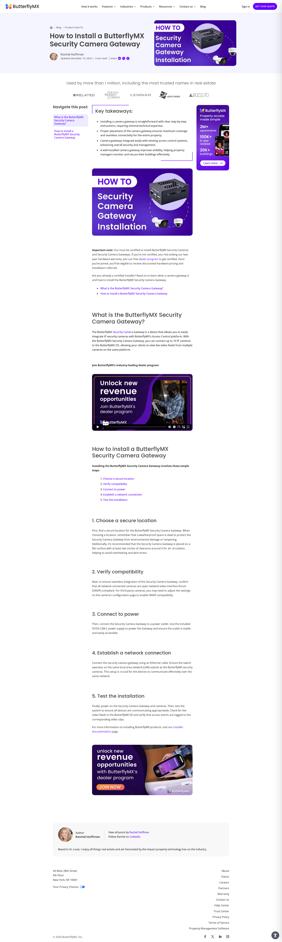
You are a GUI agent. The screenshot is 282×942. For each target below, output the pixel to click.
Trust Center (221, 911)
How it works (89, 6)
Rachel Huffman (72, 54)
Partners (223, 888)
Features (107, 6)
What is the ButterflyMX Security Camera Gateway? (131, 288)
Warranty (223, 894)
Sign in (246, 6)
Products (146, 6)
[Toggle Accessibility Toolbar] (275, 935)
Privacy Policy (220, 917)
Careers (224, 882)
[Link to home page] (51, 27)
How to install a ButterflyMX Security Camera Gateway (133, 293)
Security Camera (123, 332)
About (225, 871)
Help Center (221, 905)
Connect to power (114, 489)
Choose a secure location (118, 478)
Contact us (186, 6)
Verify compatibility (115, 484)
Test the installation (115, 500)
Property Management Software (209, 928)
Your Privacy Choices (65, 887)
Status (225, 876)
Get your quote (265, 6)
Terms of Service (219, 923)
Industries (126, 6)
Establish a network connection (122, 494)
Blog (203, 6)
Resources (165, 6)
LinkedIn (135, 836)
